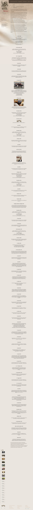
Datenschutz (28, 507)
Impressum (26, 506)
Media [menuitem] (29, 1)
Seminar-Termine (19, 505)
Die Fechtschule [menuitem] (14, 1)
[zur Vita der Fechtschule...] (3, 505)
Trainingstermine (19, 506)
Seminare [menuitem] (24, 1)
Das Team (10, 506)
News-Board (11, 507)
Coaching (18, 508)
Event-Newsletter (11, 508)
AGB (26, 507)
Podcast (18, 507)
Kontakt (26, 505)
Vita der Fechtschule (12, 505)
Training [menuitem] (20, 1)
